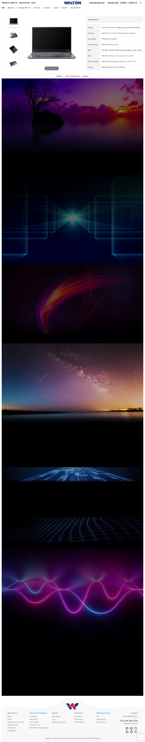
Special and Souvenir (59, 722)
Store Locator (34, 722)
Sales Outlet (34, 719)
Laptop (55, 7)
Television (11, 7)
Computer (46, 7)
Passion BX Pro (76, 7)
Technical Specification (72, 76)
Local (53, 719)
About (9, 719)
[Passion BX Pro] (13, 22)
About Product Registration (39, 727)
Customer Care (35, 725)
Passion (64, 7)
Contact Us (33, 716)
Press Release (79, 722)
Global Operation (12, 725)
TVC (98, 716)
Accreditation (11, 730)
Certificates (11, 727)
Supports (85, 76)
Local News (78, 716)
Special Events (101, 719)
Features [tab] (60, 76)
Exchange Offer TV (24, 7)
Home (9, 716)
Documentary (101, 722)
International (56, 716)
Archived (37, 7)
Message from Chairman (15, 722)
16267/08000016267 (130, 716)
